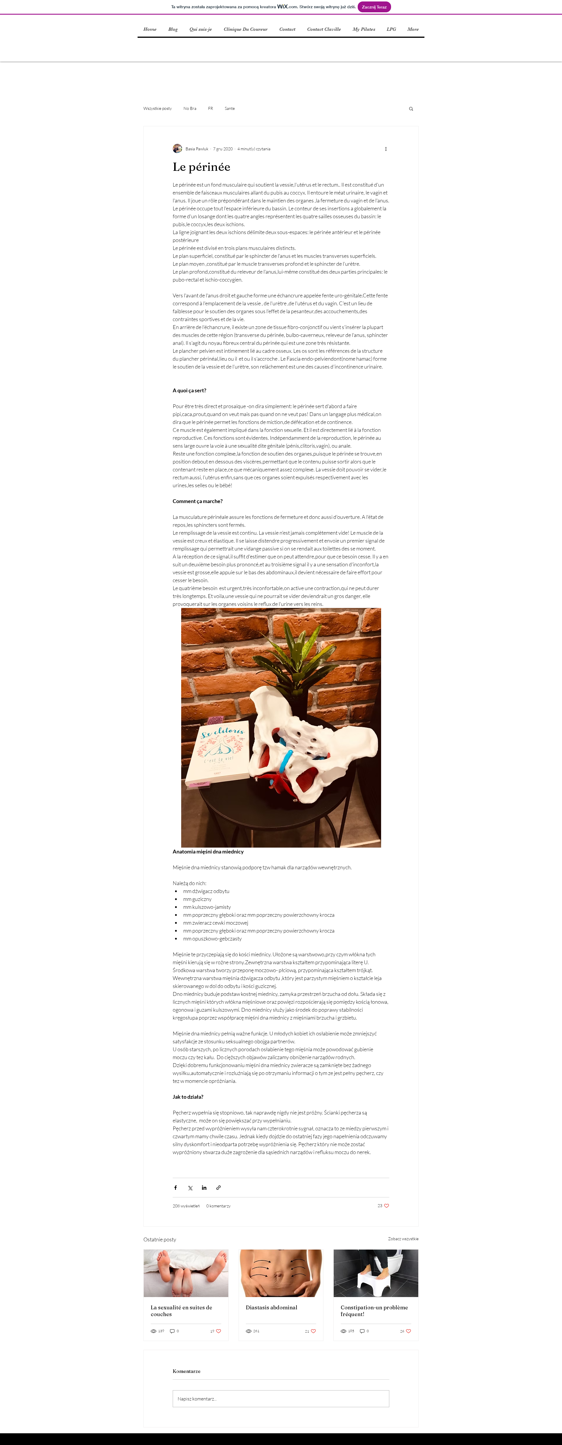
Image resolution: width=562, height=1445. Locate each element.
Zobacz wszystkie (403, 1238)
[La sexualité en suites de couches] (186, 1273)
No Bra (190, 108)
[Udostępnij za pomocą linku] (218, 1187)
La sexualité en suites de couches (181, 1311)
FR (210, 108)
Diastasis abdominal (271, 1307)
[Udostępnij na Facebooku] (175, 1187)
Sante (230, 108)
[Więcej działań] (385, 148)
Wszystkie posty (157, 108)
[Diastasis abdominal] (281, 1273)
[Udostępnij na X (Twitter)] (190, 1187)
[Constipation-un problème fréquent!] (376, 1273)
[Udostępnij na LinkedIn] (204, 1187)
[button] (411, 108)
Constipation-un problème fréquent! (374, 1311)
